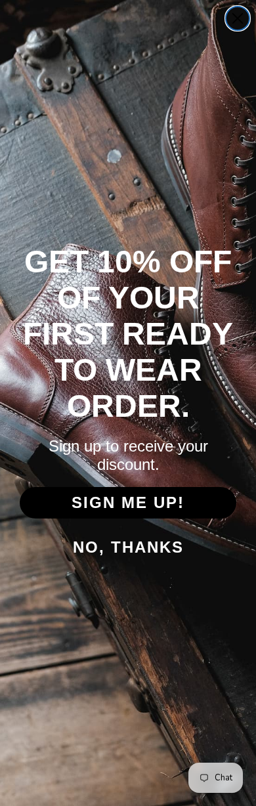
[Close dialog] (237, 18)
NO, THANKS (128, 547)
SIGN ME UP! (128, 502)
